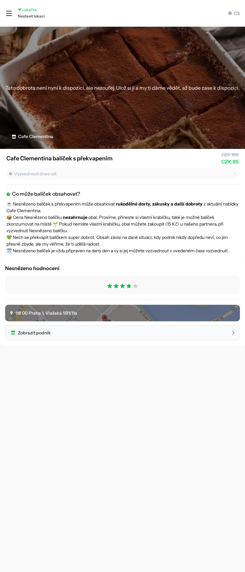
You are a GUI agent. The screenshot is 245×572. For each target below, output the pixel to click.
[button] (9, 13)
